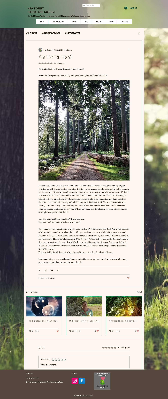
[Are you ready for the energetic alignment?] (124, 306)
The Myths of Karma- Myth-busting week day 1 (43, 321)
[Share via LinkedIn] (52, 270)
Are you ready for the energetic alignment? (122, 321)
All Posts (31, 32)
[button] (138, 33)
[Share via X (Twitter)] (46, 270)
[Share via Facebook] (39, 270)
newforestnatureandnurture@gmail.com (47, 382)
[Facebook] (82, 381)
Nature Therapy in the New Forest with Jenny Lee (84, 321)
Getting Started (51, 32)
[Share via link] (58, 270)
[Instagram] (75, 381)
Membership (72, 32)
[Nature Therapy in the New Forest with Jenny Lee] (84, 306)
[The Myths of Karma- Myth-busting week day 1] (44, 306)
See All (139, 292)
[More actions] (128, 49)
